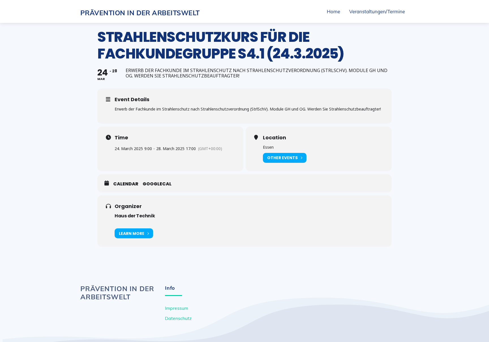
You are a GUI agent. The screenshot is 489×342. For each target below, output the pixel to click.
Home (333, 11)
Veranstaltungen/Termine (377, 11)
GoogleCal (157, 184)
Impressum (176, 308)
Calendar (125, 184)
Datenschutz (178, 318)
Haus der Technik (135, 216)
